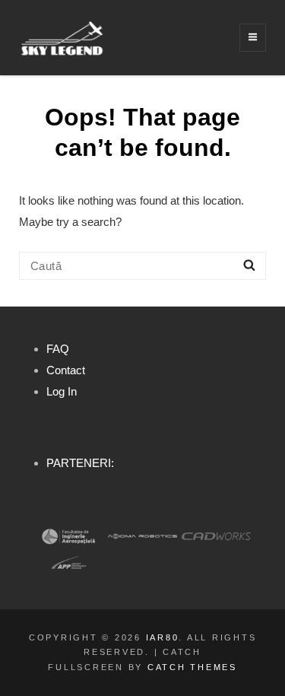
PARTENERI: (80, 462)
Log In (61, 391)
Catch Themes (192, 667)
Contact (65, 370)
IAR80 (162, 637)
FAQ (57, 348)
